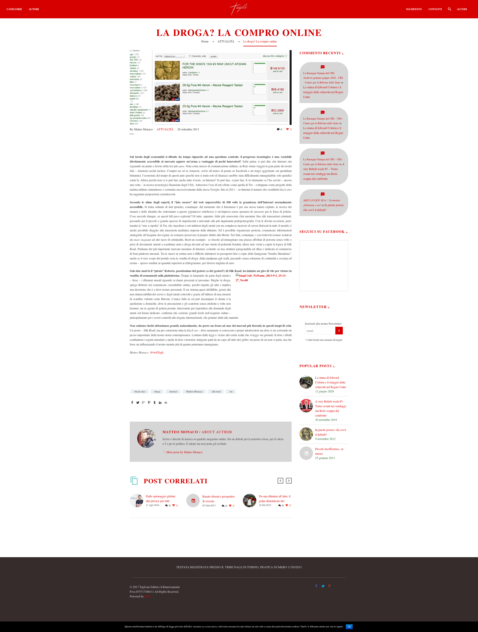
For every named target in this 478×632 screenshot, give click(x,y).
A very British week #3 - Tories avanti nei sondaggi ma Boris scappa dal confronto (330, 408)
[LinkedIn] (160, 402)
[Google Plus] (143, 402)
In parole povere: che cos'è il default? (330, 432)
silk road (216, 391)
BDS (147, 596)
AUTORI (34, 9)
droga (157, 391)
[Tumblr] (154, 402)
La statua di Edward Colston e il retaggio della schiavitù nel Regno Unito (323, 92)
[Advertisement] (198, 143)
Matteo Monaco (194, 391)
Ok (349, 626)
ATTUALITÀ (165, 129)
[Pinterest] (149, 402)
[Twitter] (137, 402)
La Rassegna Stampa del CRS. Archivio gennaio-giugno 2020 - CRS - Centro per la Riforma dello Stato (323, 77)
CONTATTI (435, 9)
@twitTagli (156, 352)
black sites (140, 391)
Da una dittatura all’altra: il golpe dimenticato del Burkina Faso (274, 500)
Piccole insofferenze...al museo (329, 451)
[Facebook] (132, 402)
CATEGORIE (14, 9)
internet (173, 391)
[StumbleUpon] (165, 402)
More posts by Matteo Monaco (184, 452)
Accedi (462, 9)
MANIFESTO (414, 9)
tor (231, 391)
